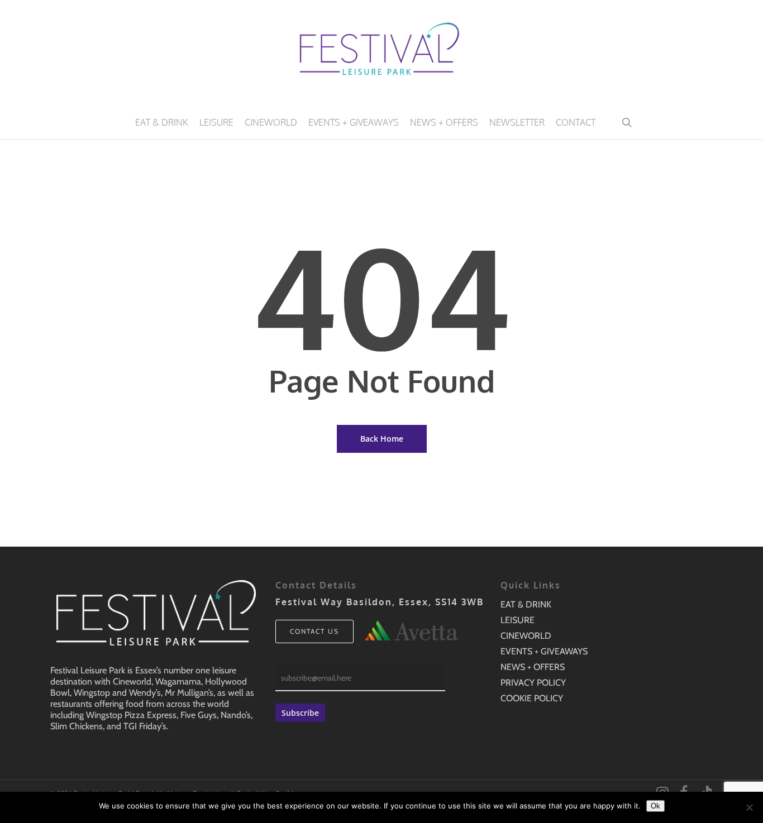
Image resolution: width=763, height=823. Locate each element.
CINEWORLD (525, 635)
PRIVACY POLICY (533, 682)
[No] (749, 807)
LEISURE (517, 620)
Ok (655, 806)
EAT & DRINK (525, 604)
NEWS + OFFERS (532, 667)
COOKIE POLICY (531, 698)
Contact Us (314, 631)
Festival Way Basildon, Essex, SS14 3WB (379, 601)
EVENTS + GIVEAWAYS (544, 651)
